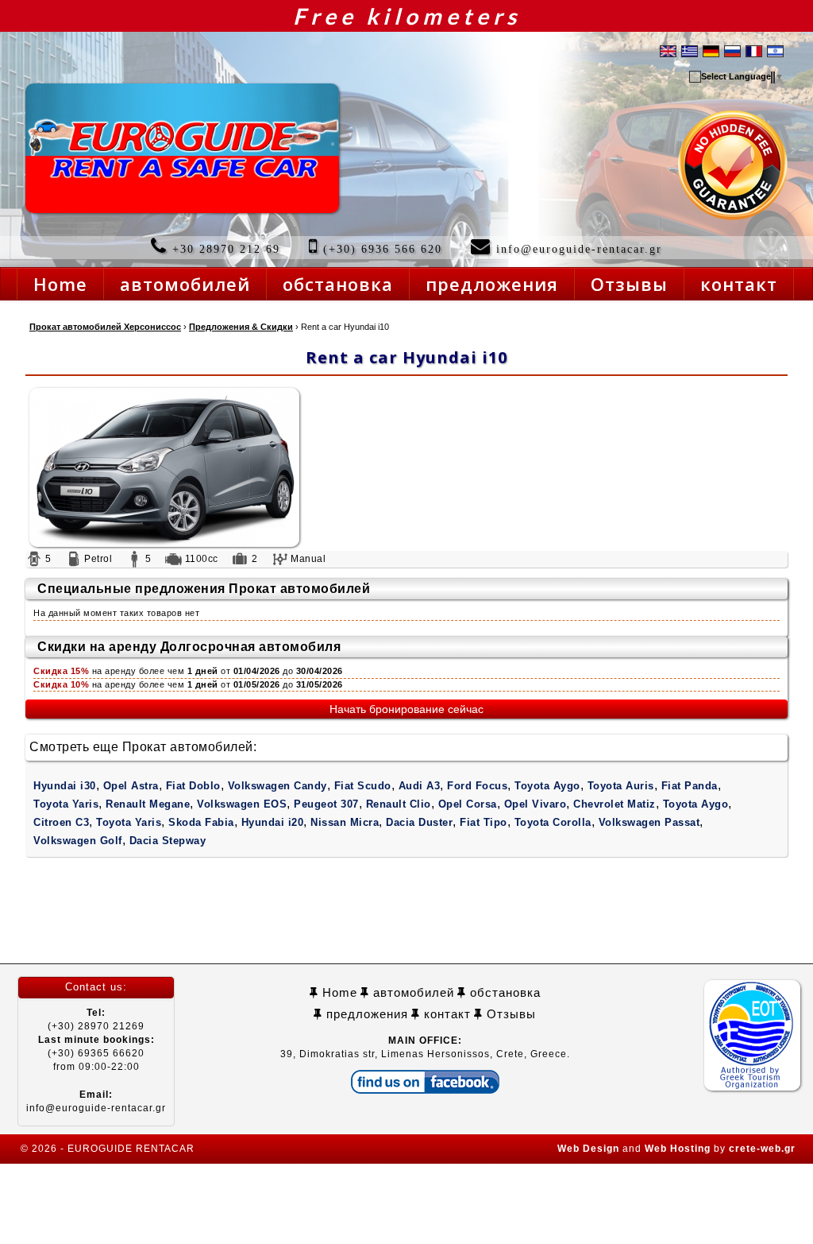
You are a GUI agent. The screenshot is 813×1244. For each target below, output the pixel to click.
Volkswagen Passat (649, 822)
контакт (445, 1014)
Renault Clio (398, 804)
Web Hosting (678, 1148)
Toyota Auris (621, 786)
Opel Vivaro (535, 804)
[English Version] (668, 50)
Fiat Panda (689, 786)
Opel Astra (131, 786)
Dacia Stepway (167, 841)
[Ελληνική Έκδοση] (689, 50)
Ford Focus (477, 786)
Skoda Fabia (201, 822)
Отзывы (509, 1014)
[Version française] (754, 50)
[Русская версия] (732, 50)
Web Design (588, 1148)
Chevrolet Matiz (614, 804)
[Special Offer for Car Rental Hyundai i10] (406, 467)
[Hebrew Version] (775, 50)
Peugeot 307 (326, 804)
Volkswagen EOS (242, 804)
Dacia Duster (419, 822)
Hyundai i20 (272, 822)
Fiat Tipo (483, 822)
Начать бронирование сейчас (406, 709)
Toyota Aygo (547, 786)
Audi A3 (420, 786)
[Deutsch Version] (711, 50)
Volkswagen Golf (77, 841)
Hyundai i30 (64, 786)
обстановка (503, 992)
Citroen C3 (61, 822)
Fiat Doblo (193, 786)
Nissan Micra (344, 822)
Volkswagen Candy (277, 786)
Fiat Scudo (362, 786)
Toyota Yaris (65, 804)
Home (337, 992)
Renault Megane (148, 804)
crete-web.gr (762, 1148)
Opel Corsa (467, 804)
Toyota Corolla (552, 822)
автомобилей (411, 992)
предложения (365, 1014)
